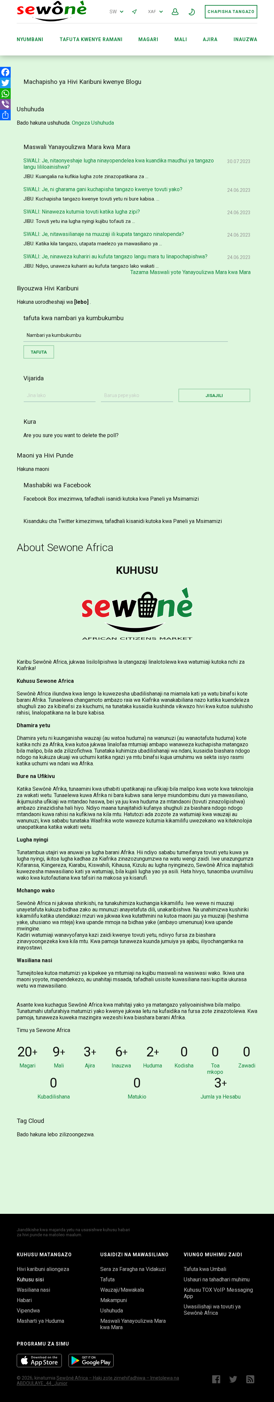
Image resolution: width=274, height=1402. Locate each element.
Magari (148, 39)
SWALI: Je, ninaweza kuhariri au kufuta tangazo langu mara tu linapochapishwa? (115, 256)
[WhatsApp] (5, 93)
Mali (180, 39)
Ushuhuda (111, 1310)
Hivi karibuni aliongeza (43, 1269)
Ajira (210, 39)
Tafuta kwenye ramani (91, 39)
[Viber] (5, 104)
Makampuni (113, 1300)
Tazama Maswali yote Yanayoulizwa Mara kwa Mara (190, 272)
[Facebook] (5, 72)
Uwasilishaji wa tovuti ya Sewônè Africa (212, 1309)
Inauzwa (245, 39)
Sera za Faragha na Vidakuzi (133, 1269)
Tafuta (107, 1279)
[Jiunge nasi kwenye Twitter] (233, 1379)
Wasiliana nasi (33, 1290)
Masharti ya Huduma (40, 1321)
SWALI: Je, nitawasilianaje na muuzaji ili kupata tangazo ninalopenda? (103, 234)
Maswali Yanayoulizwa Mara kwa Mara (133, 1324)
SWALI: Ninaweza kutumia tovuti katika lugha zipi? (81, 212)
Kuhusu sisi (30, 1279)
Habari (24, 1300)
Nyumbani (30, 39)
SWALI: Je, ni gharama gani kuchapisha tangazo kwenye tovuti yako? (102, 189)
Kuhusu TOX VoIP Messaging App (218, 1293)
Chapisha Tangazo (231, 11)
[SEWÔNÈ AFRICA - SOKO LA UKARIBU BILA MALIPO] (52, 20)
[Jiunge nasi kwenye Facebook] (216, 1379)
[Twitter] (5, 83)
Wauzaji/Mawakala (122, 1290)
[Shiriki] (5, 115)
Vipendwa (28, 1310)
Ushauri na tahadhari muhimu (217, 1279)
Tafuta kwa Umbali (205, 1269)
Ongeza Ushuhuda (93, 123)
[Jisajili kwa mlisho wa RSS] (251, 1379)
